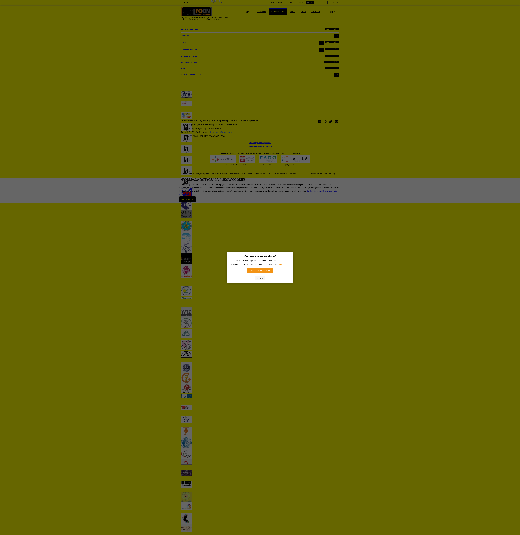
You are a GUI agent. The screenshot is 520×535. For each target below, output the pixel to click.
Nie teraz (260, 278)
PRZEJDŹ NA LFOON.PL (260, 270)
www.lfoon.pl (283, 264)
